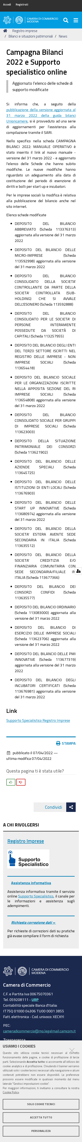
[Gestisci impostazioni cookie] (78, 571)
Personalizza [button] (41, 1131)
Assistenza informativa (31, 883)
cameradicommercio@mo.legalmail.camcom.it (39, 1031)
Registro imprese (24, 30)
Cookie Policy (11, 1092)
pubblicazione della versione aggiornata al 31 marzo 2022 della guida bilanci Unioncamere (41, 115)
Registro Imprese (25, 840)
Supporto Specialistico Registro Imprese (38, 720)
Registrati (22, 4)
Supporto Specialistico (35, 896)
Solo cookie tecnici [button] (41, 1104)
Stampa (69, 743)
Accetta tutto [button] (41, 1117)
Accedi (7, 4)
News (63, 36)
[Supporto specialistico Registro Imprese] (28, 858)
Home (6, 31)
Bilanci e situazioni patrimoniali (30, 36)
